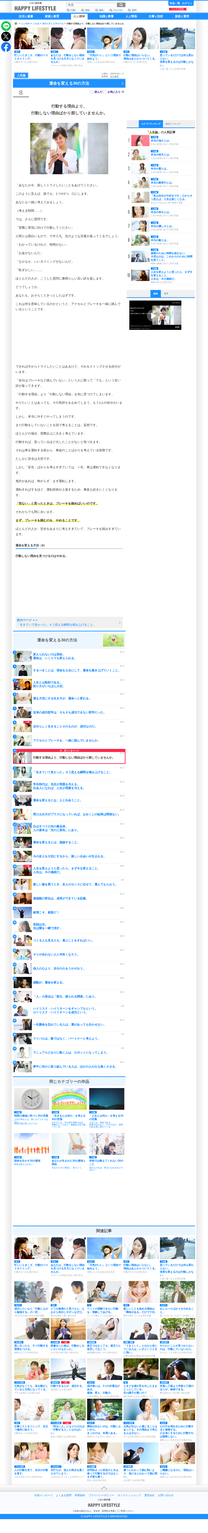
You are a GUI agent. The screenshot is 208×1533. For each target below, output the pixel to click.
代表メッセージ (43, 1495)
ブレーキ (118, 10)
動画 (156, 293)
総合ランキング (173, 124)
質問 (134, 10)
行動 (73, 10)
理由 (87, 10)
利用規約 (80, 1495)
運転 (101, 10)
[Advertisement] (69, 338)
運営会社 (149, 1495)
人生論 (36, 23)
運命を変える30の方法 (53, 23)
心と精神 (25, 23)
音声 (166, 293)
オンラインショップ (129, 1495)
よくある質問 (64, 1495)
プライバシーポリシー (101, 1495)
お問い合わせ (166, 1495)
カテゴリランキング (150, 124)
